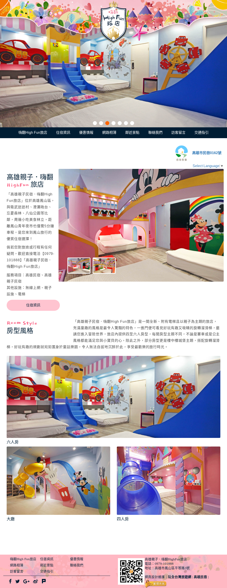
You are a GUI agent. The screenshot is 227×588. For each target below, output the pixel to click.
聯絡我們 (155, 132)
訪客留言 (178, 132)
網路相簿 (109, 132)
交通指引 (201, 132)
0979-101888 (164, 563)
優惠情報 (86, 132)
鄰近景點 (132, 132)
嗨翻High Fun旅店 (32, 132)
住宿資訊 (63, 132)
